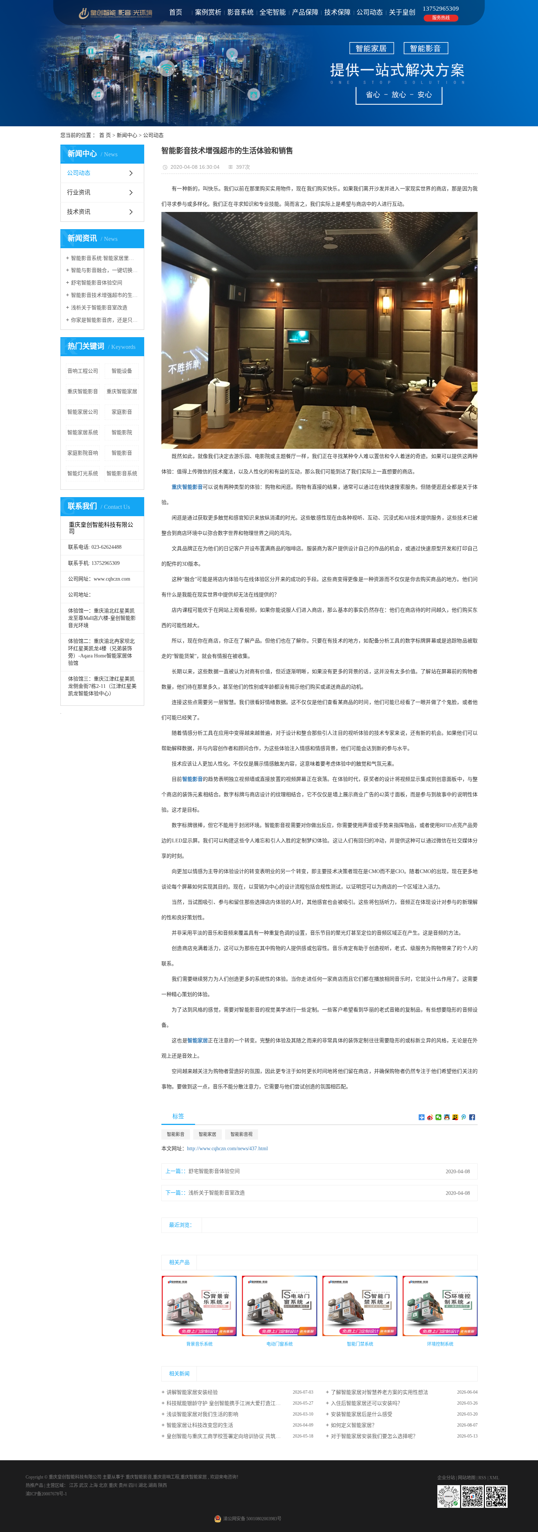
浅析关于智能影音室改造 (99, 307)
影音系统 (240, 12)
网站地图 (467, 1477)
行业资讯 (78, 192)
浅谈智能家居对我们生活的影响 (202, 1414)
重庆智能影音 (82, 391)
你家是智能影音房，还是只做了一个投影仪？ (105, 320)
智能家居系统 (82, 432)
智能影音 (122, 453)
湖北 (143, 1485)
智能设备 (122, 371)
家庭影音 (122, 412)
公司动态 (369, 12)
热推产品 (34, 1485)
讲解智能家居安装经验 (192, 1392)
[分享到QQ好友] (447, 1117)
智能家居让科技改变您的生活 (200, 1425)
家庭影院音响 (82, 453)
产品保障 (305, 12)
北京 (104, 1485)
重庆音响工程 (166, 1477)
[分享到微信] (439, 1117)
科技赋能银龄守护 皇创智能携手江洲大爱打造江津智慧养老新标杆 (240, 1403)
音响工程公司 (82, 371)
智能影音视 (242, 1134)
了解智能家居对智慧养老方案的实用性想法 (379, 1392)
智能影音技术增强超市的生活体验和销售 (105, 295)
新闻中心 (127, 135)
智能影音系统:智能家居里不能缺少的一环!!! (105, 258)
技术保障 (337, 12)
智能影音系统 (122, 473)
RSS (482, 1477)
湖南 (153, 1485)
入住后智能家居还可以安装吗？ (367, 1403)
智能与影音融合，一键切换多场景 (105, 270)
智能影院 (122, 432)
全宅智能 (272, 12)
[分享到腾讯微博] (464, 1117)
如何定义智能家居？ (354, 1425)
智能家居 (207, 1134)
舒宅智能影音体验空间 (96, 283)
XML (494, 1477)
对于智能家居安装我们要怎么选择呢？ (374, 1436)
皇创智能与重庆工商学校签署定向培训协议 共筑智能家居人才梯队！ (240, 1436)
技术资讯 (78, 212)
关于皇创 (402, 12)
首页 (175, 12)
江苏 (74, 1485)
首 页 (105, 135)
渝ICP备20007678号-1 (46, 1493)
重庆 (114, 1485)
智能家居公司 (82, 412)
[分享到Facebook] (472, 1117)
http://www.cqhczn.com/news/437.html (227, 1148)
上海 (94, 1485)
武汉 (84, 1485)
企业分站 (446, 1477)
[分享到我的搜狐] (455, 1117)
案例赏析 (208, 12)
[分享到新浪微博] (430, 1117)
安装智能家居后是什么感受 (361, 1414)
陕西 (162, 1485)
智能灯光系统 (82, 473)
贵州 (123, 1485)
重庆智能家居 (122, 391)
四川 (133, 1485)
